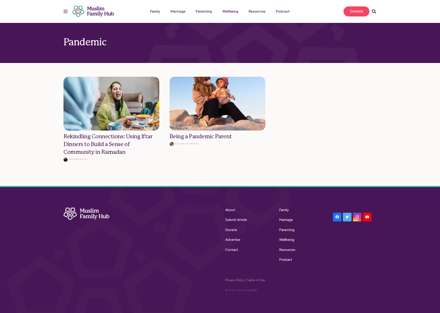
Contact (231, 250)
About (230, 210)
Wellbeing (286, 240)
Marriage (286, 220)
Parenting (286, 230)
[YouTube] (367, 217)
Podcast (285, 260)
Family (284, 210)
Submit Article (236, 220)
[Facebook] (337, 217)
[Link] (93, 11)
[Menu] (65, 11)
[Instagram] (357, 217)
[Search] (374, 11)
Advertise (232, 240)
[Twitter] (347, 217)
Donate (231, 230)
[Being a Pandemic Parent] (217, 119)
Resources (287, 250)
